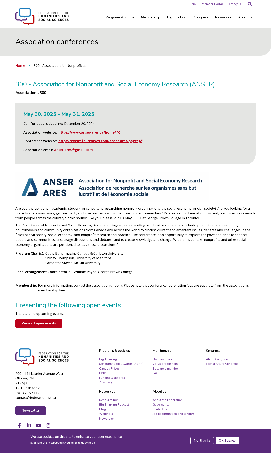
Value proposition (165, 364)
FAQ (156, 373)
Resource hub (109, 400)
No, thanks (202, 440)
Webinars (106, 414)
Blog (102, 409)
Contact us (160, 409)
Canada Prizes (109, 369)
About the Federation (168, 400)
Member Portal (212, 4)
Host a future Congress (222, 364)
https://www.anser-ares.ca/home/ (87, 132)
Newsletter (31, 410)
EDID (102, 373)
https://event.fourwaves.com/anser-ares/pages (98, 141)
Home (20, 65)
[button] (250, 4)
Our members (162, 359)
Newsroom (107, 419)
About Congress (217, 359)
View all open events (39, 323)
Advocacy (106, 382)
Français (235, 4)
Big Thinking (108, 359)
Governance (161, 405)
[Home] (42, 357)
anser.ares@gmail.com (73, 149)
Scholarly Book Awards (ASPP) (121, 364)
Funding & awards (112, 378)
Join (193, 4)
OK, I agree (227, 440)
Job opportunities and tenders (174, 414)
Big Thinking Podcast (114, 405)
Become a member (166, 369)
